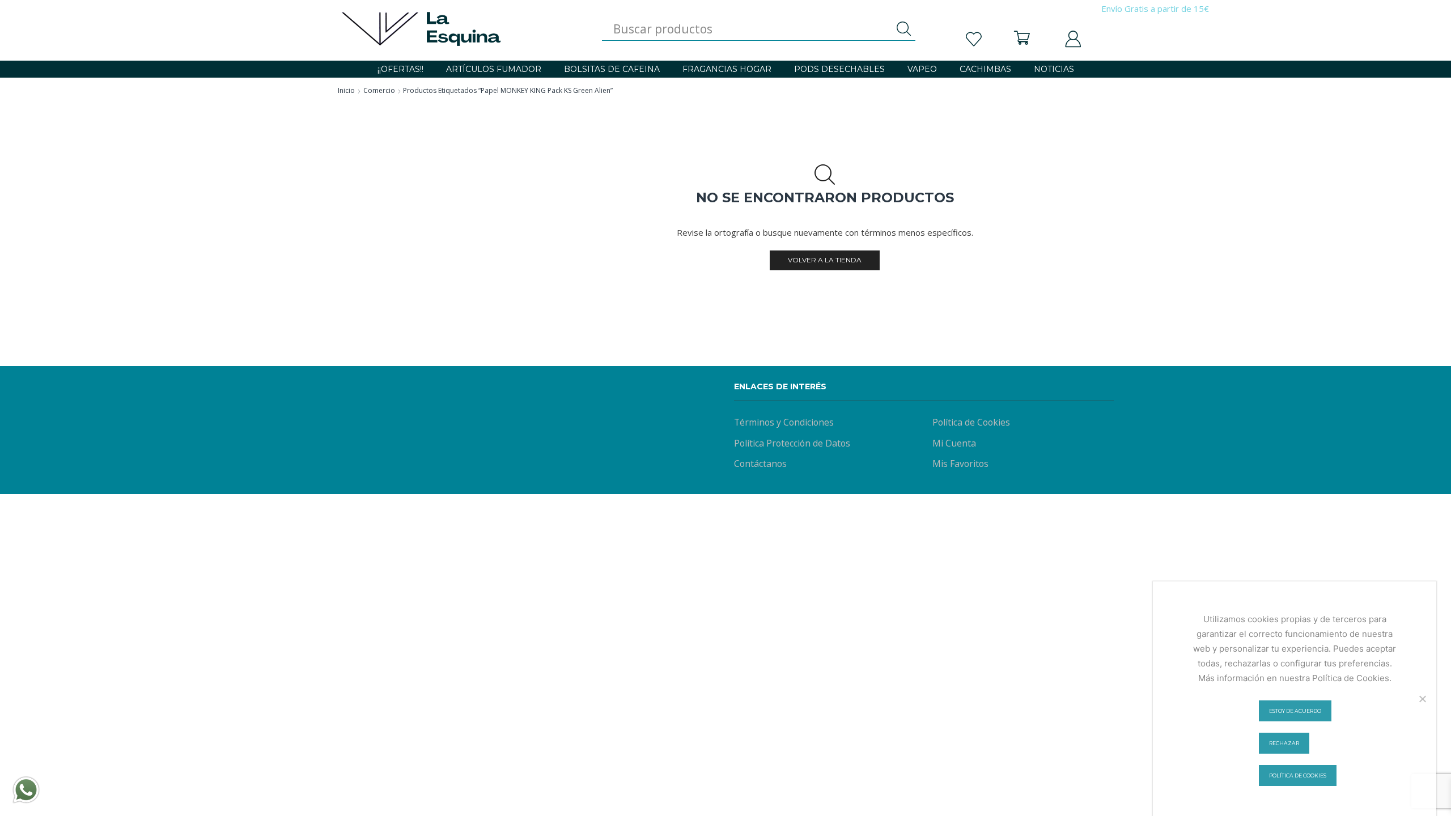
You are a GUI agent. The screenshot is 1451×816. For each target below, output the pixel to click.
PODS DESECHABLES (839, 69)
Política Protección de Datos (792, 443)
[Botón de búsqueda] (904, 29)
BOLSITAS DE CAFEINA (612, 69)
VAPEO (922, 69)
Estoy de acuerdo (1295, 711)
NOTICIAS (1054, 69)
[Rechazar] (1422, 698)
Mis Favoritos (960, 463)
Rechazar (1284, 743)
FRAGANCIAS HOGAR (726, 69)
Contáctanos (760, 463)
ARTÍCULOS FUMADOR (493, 69)
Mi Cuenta (954, 443)
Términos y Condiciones (784, 422)
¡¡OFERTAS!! (400, 69)
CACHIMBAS (985, 69)
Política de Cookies (971, 422)
